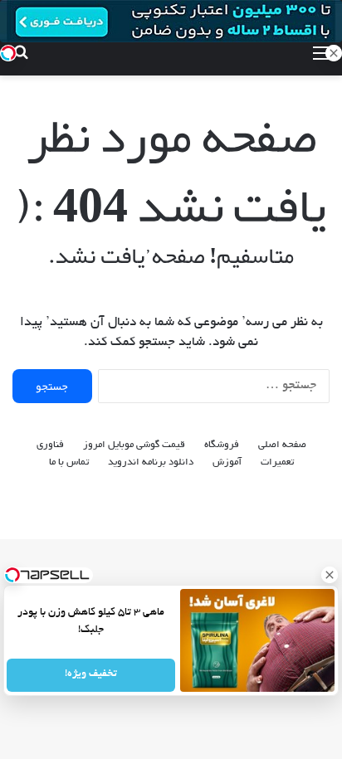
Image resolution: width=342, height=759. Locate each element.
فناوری (50, 445)
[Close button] (329, 575)
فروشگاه (221, 445)
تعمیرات (277, 462)
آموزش (227, 462)
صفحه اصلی (282, 445)
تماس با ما (69, 462)
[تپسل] (8, 53)
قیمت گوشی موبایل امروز (134, 445)
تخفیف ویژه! (91, 675)
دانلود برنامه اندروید (150, 462)
